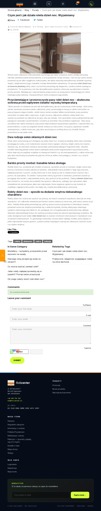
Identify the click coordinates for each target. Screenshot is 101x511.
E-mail (88, 315)
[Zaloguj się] (63, 3)
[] (77, 3)
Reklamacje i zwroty (16, 436)
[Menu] (34, 3)
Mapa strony (13, 449)
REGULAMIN (81, 506)
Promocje (56, 385)
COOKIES (90, 506)
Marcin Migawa (25, 27)
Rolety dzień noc (15, 198)
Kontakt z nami (13, 446)
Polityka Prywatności (16, 432)
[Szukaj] (49, 3)
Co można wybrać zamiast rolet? (23, 266)
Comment (87, 326)
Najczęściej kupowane (61, 392)
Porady (40, 27)
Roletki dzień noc (15, 167)
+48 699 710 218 (91, 3)
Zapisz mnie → (80, 495)
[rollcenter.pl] (19, 3)
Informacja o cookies (16, 428)
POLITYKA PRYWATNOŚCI (66, 506)
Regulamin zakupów (16, 425)
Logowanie (12, 464)
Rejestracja (12, 468)
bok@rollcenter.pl (15, 401)
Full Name (87, 305)
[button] (2, 255)
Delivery (11, 421)
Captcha (87, 348)
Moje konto (12, 472)
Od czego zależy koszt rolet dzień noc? (26, 279)
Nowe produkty (58, 389)
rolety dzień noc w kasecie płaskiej (58, 141)
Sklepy (10, 453)
